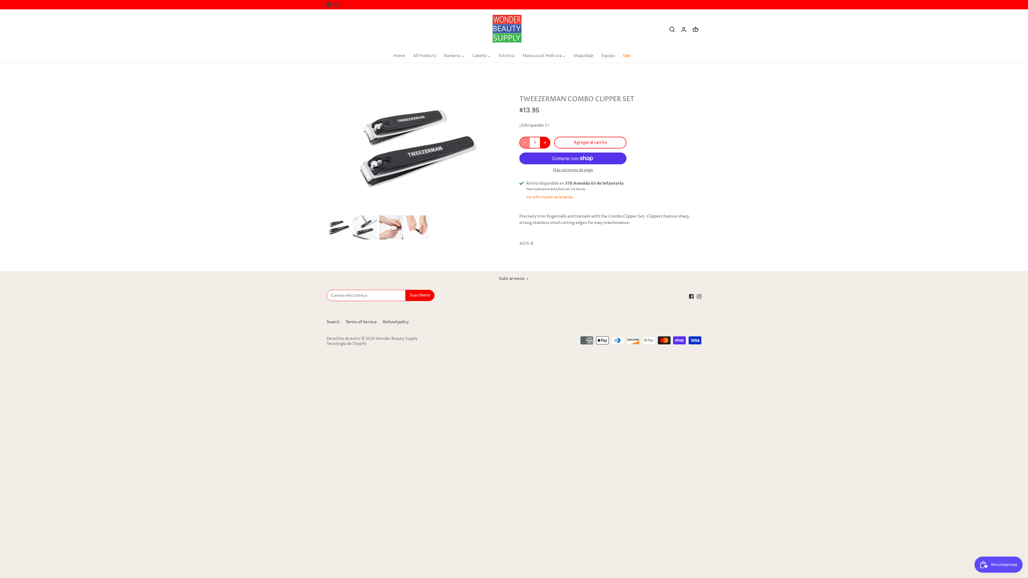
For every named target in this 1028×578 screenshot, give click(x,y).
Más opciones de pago (573, 170)
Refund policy (396, 322)
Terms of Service (361, 322)
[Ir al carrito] (695, 29)
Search (333, 322)
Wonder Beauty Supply (397, 338)
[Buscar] (672, 29)
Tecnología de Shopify (347, 343)
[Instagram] (336, 4)
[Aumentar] (545, 142)
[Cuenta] (684, 29)
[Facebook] (329, 4)
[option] (339, 227)
